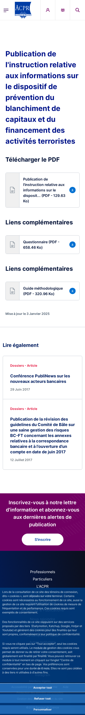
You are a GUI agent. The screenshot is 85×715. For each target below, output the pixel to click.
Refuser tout (42, 698)
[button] (77, 10)
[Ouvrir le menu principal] (6, 10)
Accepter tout (42, 687)
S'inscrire (43, 539)
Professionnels (42, 571)
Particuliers (42, 579)
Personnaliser (43, 709)
